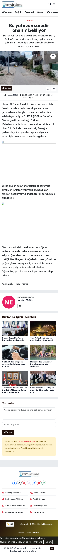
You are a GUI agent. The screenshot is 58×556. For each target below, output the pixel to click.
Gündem (6, 12)
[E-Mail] (20, 306)
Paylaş (8, 88)
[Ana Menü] (54, 4)
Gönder (8, 432)
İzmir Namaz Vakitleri (14, 499)
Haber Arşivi (39, 512)
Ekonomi (29, 12)
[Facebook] (14, 483)
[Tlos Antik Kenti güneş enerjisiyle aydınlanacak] (43, 328)
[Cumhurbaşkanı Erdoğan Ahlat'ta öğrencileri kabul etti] (43, 378)
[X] (19, 483)
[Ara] (50, 4)
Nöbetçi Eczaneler (13, 493)
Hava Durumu (39, 493)
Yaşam (40, 12)
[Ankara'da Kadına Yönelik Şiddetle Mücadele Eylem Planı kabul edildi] (15, 378)
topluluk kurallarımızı (27, 441)
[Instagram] (29, 483)
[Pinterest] (24, 483)
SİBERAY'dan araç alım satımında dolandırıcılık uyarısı (13, 364)
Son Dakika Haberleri (14, 512)
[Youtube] (39, 483)
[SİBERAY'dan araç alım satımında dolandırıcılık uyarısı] (15, 352)
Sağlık (18, 12)
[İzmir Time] (12, 4)
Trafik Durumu (39, 499)
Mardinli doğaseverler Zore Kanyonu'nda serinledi (41, 364)
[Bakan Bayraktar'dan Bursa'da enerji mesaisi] (15, 328)
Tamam (48, 542)
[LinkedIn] (34, 483)
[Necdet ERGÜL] (8, 302)
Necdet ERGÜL (12, 95)
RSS (11, 524)
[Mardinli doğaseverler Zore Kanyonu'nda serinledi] (43, 352)
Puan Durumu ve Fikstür (15, 506)
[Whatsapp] (43, 483)
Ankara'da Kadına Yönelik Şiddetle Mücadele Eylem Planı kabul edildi (14, 390)
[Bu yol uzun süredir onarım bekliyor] (29, 68)
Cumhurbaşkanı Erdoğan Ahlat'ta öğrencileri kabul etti (42, 390)
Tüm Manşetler (40, 506)
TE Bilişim (36, 533)
